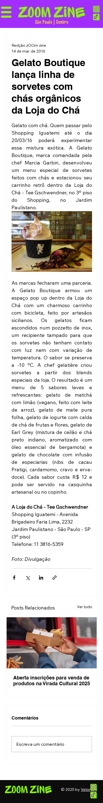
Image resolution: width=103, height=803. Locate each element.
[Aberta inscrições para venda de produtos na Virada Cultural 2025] (52, 642)
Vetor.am (89, 789)
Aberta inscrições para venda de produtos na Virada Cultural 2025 (51, 680)
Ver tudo (84, 606)
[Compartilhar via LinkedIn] (41, 577)
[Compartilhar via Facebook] (14, 577)
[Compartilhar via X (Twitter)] (27, 577)
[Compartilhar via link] (54, 577)
